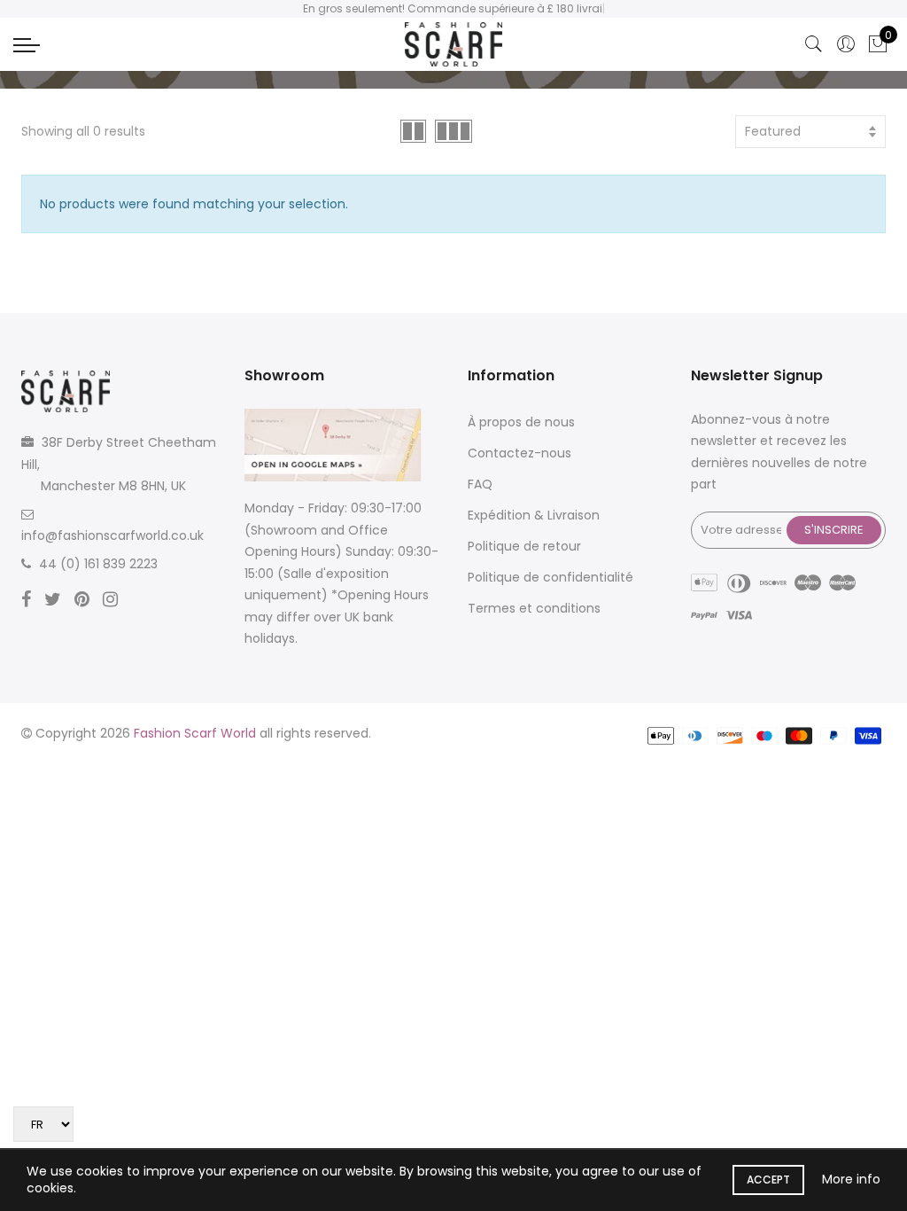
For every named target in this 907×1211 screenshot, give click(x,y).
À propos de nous (521, 422)
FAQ (480, 484)
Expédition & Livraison (534, 515)
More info (851, 1179)
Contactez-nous (519, 453)
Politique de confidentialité (550, 577)
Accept (768, 1179)
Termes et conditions (534, 608)
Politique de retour (524, 546)
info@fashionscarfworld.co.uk (112, 535)
